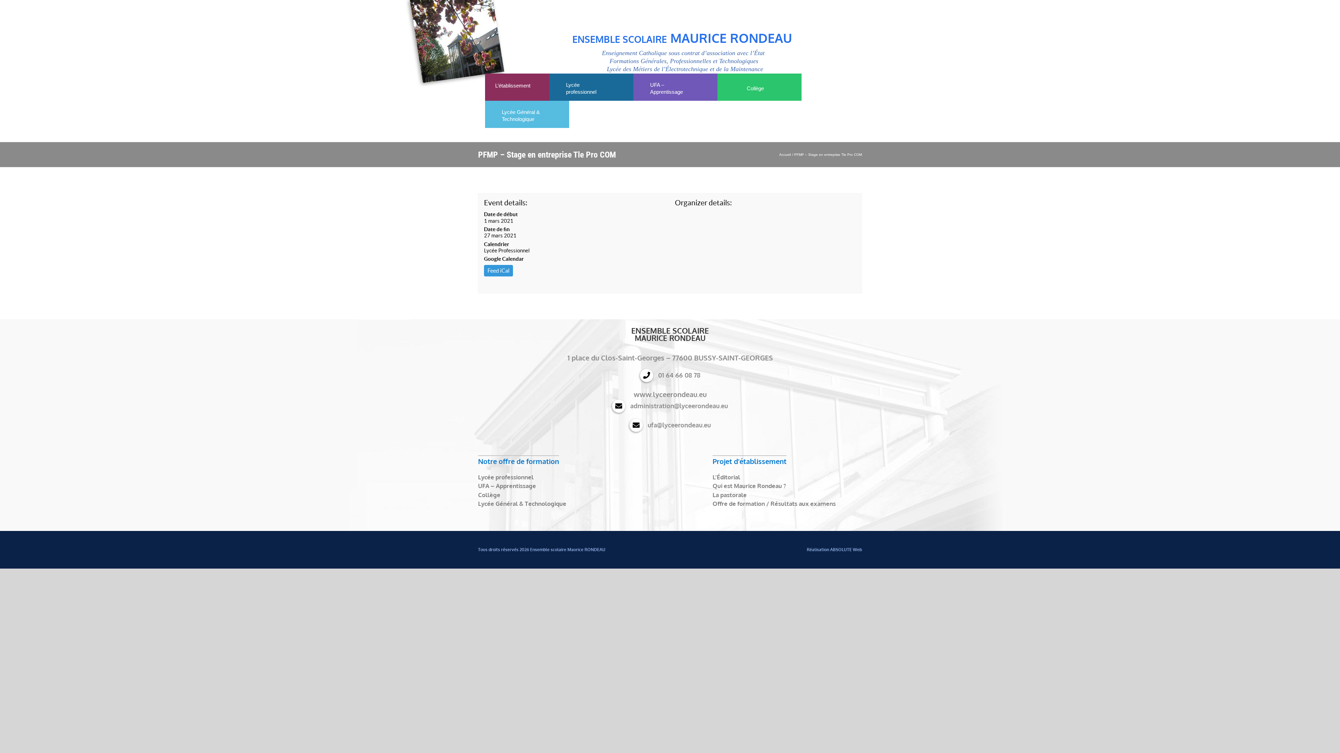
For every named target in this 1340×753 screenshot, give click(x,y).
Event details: (505, 203)
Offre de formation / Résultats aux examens (774, 503)
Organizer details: (703, 203)
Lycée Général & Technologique (522, 503)
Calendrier (496, 244)
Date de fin (497, 229)
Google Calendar (504, 259)
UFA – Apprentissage (507, 485)
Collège (489, 495)
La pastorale (730, 495)
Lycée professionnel (506, 477)
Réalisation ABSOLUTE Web (834, 549)
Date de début (501, 214)
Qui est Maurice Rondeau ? (749, 485)
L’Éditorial (726, 477)
